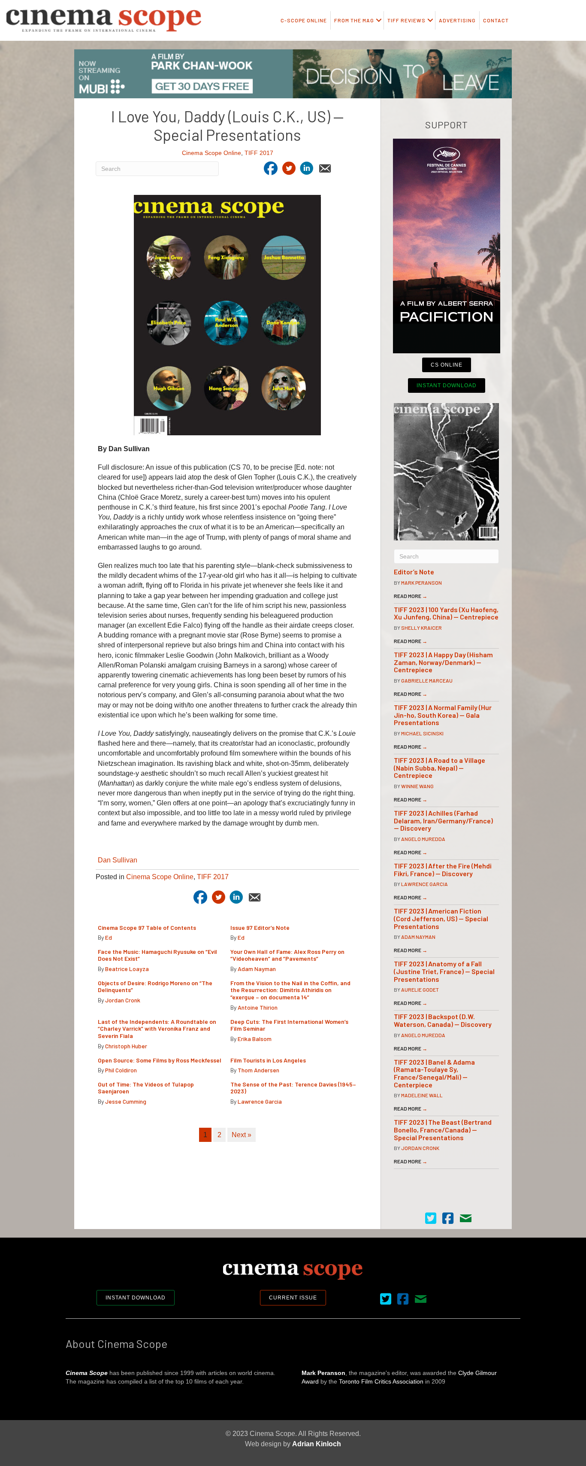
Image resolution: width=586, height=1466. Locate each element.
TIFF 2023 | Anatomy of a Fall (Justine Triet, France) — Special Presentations (444, 971)
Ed (108, 937)
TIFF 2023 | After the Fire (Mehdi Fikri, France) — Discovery (443, 869)
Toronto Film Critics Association (381, 1381)
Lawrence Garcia (260, 1101)
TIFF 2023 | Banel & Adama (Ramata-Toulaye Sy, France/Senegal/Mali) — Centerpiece (434, 1073)
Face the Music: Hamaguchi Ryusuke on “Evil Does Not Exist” (157, 955)
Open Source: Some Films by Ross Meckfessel (159, 1060)
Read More (410, 596)
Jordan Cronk (122, 1000)
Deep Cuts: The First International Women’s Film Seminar (289, 1025)
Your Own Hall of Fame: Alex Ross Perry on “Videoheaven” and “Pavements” (287, 955)
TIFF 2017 (259, 152)
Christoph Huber (126, 1046)
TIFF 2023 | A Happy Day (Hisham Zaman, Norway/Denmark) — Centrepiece (443, 662)
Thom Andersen (258, 1070)
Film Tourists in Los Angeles (268, 1060)
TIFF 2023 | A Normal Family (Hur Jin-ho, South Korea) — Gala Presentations (443, 714)
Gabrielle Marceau (427, 680)
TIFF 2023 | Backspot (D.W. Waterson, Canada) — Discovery (443, 1020)
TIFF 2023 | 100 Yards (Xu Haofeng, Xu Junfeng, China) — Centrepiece (446, 613)
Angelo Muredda (423, 839)
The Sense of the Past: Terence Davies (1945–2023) (293, 1088)
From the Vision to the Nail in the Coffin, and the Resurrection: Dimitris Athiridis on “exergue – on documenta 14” (290, 990)
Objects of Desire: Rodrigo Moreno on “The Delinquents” (155, 986)
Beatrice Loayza (127, 968)
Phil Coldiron (121, 1070)
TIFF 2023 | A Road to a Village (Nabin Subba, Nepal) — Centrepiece (439, 767)
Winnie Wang (417, 786)
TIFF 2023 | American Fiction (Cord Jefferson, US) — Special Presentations (441, 918)
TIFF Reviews (406, 20)
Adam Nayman (257, 968)
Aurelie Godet (420, 989)
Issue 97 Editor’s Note (260, 927)
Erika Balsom (255, 1038)
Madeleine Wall (422, 1095)
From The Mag (354, 20)
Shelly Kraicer (421, 628)
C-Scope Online (304, 20)
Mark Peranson (421, 583)
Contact (496, 20)
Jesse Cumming (125, 1101)
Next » (241, 1134)
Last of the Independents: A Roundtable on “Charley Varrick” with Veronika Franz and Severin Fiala (157, 1029)
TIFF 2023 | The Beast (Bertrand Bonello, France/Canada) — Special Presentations (443, 1129)
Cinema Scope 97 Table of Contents (147, 927)
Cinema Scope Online (211, 152)
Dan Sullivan (117, 860)
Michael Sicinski (422, 733)
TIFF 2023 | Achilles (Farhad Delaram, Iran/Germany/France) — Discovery (443, 820)
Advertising (457, 20)
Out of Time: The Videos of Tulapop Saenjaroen (146, 1088)
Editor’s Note (414, 572)
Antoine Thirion (258, 1007)
